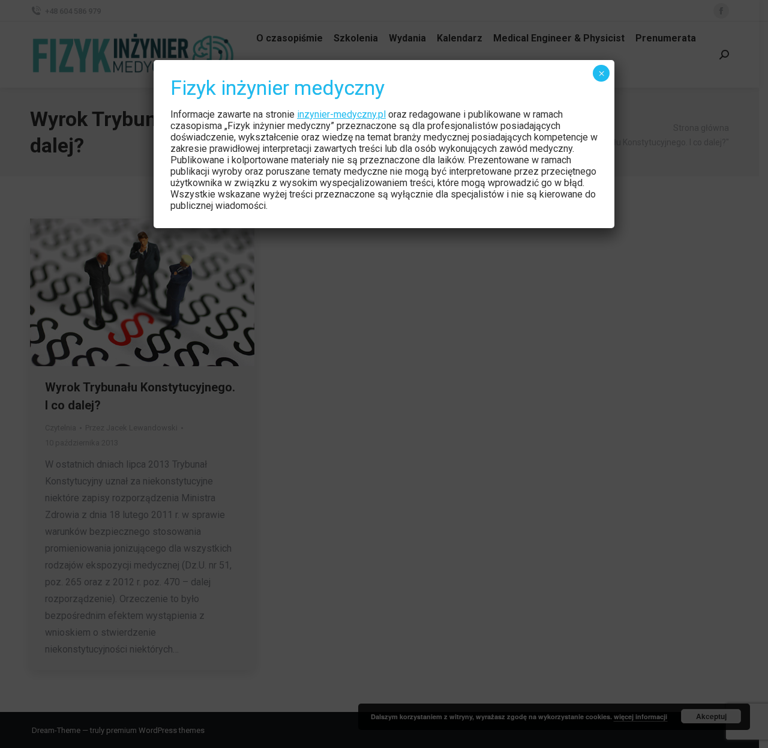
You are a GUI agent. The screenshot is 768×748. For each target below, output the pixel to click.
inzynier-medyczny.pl (341, 114)
